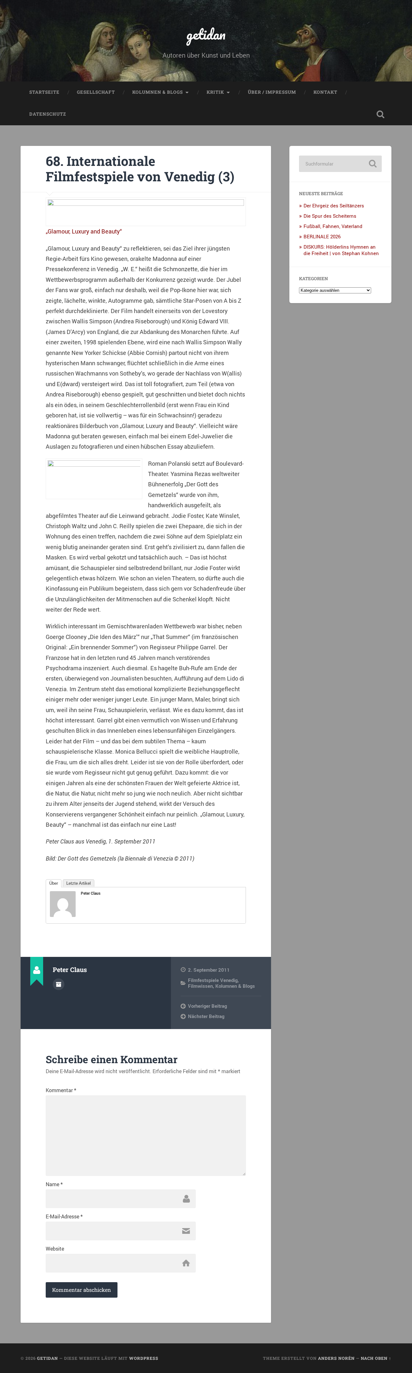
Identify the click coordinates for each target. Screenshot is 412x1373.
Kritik (215, 92)
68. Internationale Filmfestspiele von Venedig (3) (140, 168)
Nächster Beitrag (206, 1016)
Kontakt (325, 92)
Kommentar (61, 1090)
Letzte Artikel (78, 883)
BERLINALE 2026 (322, 236)
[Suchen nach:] (340, 164)
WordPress (143, 1358)
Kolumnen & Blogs (157, 92)
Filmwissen (200, 986)
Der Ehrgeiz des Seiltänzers (334, 205)
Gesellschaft (96, 92)
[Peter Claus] (63, 915)
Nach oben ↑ (376, 1358)
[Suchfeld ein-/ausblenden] (380, 114)
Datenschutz (47, 114)
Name (54, 1184)
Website (55, 1248)
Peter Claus (90, 893)
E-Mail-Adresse (64, 1216)
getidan (206, 34)
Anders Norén (336, 1358)
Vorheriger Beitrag (207, 1006)
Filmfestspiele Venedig (213, 980)
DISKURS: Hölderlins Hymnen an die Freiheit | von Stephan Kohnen (341, 249)
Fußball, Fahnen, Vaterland (333, 226)
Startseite (44, 92)
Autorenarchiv (58, 984)
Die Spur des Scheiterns (330, 216)
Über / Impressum (272, 92)
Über (53, 883)
